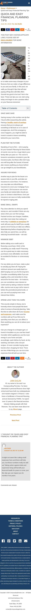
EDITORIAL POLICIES (15, 526)
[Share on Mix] (22, 29)
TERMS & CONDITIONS (15, 521)
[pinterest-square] (10, 541)
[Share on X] (3, 29)
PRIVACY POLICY (15, 523)
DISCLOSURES (6, 40)
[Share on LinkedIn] (17, 29)
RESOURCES (15, 518)
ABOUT (15, 531)
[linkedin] (21, 541)
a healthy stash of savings (16, 122)
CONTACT (15, 534)
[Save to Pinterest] (12, 29)
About (15, 409)
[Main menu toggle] (29, 3)
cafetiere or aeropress (18, 222)
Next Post (15, 420)
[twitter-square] (15, 541)
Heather (7, 448)
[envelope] (26, 541)
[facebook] (4, 541)
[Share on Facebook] (8, 29)
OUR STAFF (15, 528)
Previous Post (15, 415)
